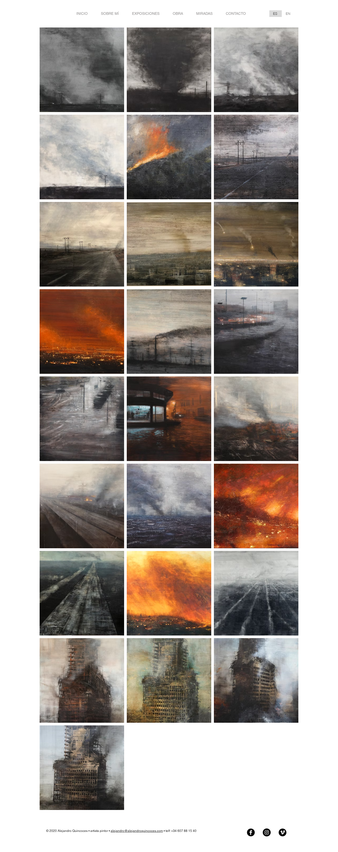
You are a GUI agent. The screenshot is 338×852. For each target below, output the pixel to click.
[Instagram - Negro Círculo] (267, 832)
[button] (178, 13)
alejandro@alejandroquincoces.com (137, 831)
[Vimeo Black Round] (283, 832)
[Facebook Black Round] (251, 832)
